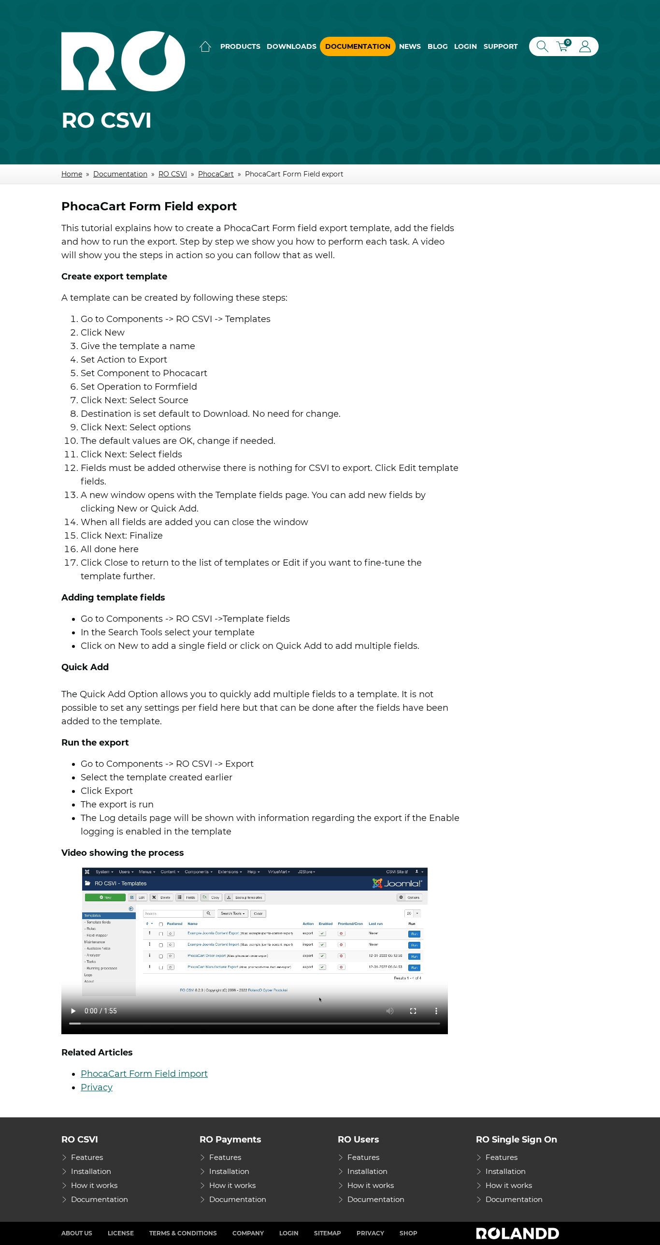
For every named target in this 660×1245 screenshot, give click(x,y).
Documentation (357, 46)
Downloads (291, 46)
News (410, 46)
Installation (91, 1171)
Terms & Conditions (183, 1233)
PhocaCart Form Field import (144, 1074)
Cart (565, 47)
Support (501, 46)
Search (540, 46)
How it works (94, 1185)
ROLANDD (518, 1233)
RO (123, 61)
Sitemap (327, 1233)
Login (465, 46)
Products (240, 46)
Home (205, 46)
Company (248, 1233)
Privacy (97, 1087)
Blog (438, 46)
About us (76, 1233)
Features (87, 1157)
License (121, 1233)
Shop (408, 1233)
